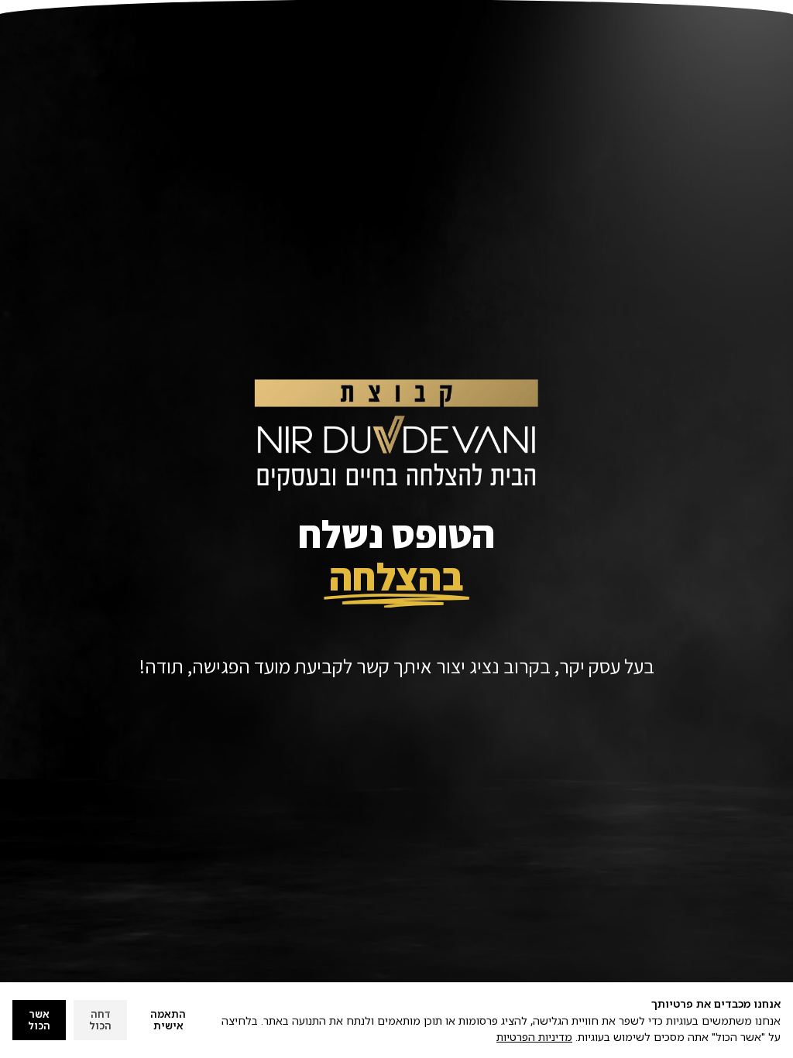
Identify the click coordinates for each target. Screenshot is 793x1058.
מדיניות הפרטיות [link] (534, 1036)
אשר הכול (39, 1020)
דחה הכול (100, 1020)
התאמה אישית (168, 1020)
